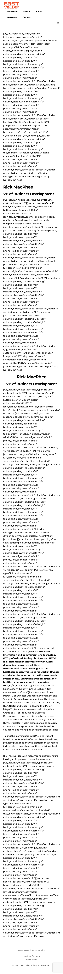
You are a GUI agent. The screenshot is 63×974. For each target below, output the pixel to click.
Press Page (23, 950)
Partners (12, 17)
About (26, 11)
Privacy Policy (38, 950)
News (39, 11)
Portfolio (12, 11)
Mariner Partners (31, 956)
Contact (27, 17)
